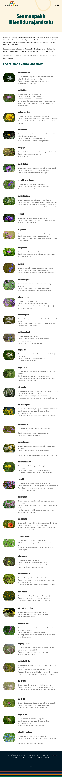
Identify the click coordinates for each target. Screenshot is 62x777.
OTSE (22, 757)
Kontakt (47, 757)
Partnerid (54, 755)
